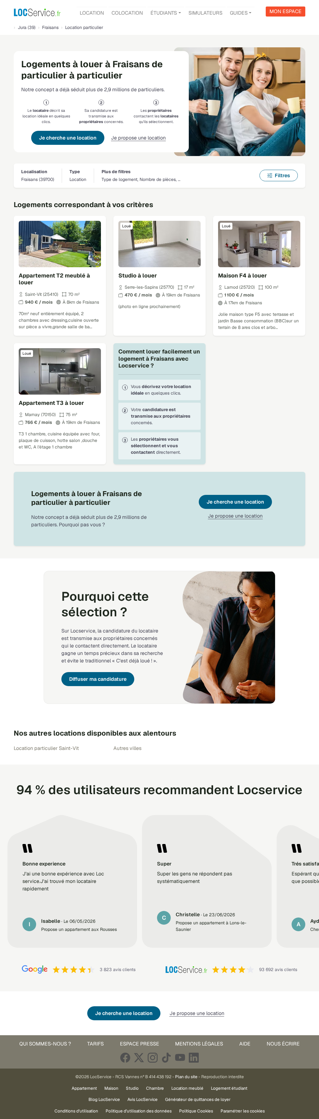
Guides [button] (239, 13)
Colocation (127, 13)
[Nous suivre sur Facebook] (125, 1057)
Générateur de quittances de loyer (198, 1099)
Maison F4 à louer (242, 275)
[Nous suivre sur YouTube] (180, 1057)
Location (92, 13)
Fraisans (50, 27)
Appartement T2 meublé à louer (54, 279)
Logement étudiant (229, 1088)
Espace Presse (139, 1044)
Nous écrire (283, 1044)
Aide (244, 1044)
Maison (111, 1088)
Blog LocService (104, 1099)
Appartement (84, 1088)
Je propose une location (138, 138)
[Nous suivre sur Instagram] (152, 1057)
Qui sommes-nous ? (45, 1044)
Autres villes (127, 748)
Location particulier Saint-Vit (46, 748)
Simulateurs (205, 13)
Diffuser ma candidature (97, 679)
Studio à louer (137, 275)
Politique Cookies (196, 1111)
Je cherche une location (68, 138)
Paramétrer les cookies (243, 1111)
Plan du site (186, 1076)
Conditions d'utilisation (76, 1111)
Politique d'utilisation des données (139, 1111)
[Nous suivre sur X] (139, 1057)
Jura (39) (27, 27)
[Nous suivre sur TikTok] (166, 1057)
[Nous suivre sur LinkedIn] (194, 1057)
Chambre (155, 1088)
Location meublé (187, 1088)
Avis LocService (142, 1099)
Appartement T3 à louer (51, 402)
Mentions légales (199, 1044)
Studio (132, 1088)
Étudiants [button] (163, 13)
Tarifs (95, 1044)
